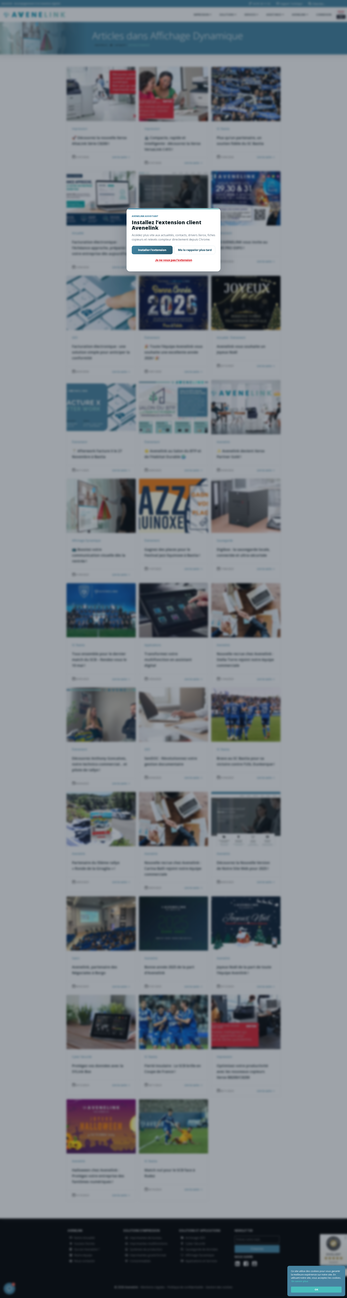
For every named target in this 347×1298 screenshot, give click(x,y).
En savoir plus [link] (300, 1281)
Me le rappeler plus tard (195, 250)
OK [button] (316, 1289)
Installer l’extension (152, 250)
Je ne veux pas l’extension (173, 260)
